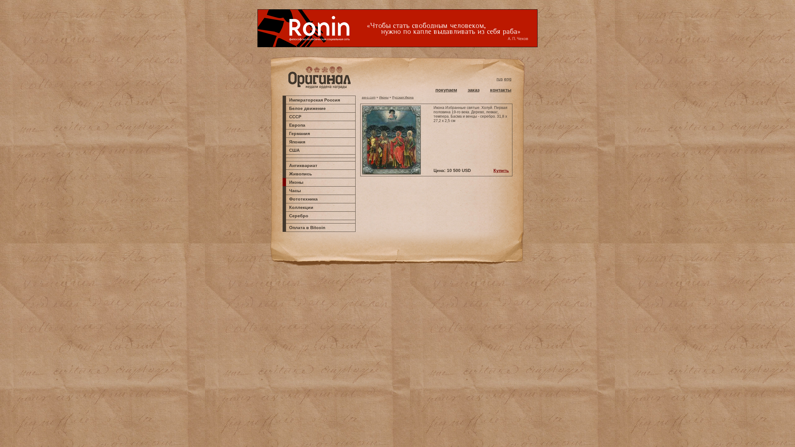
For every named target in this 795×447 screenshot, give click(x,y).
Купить (501, 170)
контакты (500, 90)
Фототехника (303, 198)
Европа (297, 125)
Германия (299, 133)
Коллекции (301, 207)
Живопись (300, 173)
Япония (297, 141)
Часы (295, 190)
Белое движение (307, 108)
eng (507, 78)
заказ (473, 90)
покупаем (446, 90)
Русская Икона (403, 97)
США (294, 150)
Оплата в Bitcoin (307, 227)
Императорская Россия (314, 99)
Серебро (298, 215)
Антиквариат (303, 165)
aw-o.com (368, 97)
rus (500, 78)
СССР (295, 116)
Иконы (296, 182)
